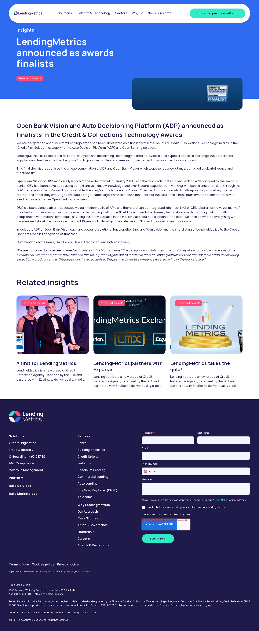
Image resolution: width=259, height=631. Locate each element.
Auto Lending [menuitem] (88, 483)
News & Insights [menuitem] (159, 13)
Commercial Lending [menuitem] (93, 477)
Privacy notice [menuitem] (68, 564)
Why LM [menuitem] (137, 13)
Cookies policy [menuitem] (43, 564)
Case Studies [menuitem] (88, 518)
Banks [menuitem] (82, 443)
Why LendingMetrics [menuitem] (94, 505)
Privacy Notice (220, 500)
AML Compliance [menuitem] (21, 463)
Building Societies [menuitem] (91, 450)
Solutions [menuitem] (65, 13)
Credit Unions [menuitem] (88, 456)
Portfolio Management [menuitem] (26, 470)
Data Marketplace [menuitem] (23, 494)
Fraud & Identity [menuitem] (21, 450)
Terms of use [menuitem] (19, 564)
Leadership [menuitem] (86, 532)
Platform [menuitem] (16, 478)
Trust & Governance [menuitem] (93, 525)
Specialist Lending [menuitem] (91, 470)
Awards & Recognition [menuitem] (94, 545)
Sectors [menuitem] (121, 13)
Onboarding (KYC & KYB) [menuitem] (27, 456)
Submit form (158, 538)
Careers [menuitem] (84, 538)
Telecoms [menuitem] (85, 497)
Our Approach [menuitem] (88, 511)
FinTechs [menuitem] (84, 463)
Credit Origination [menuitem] (22, 443)
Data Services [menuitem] (20, 486)
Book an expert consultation (217, 13)
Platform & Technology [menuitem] (94, 13)
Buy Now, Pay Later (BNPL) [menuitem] (98, 490)
